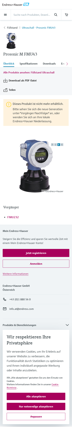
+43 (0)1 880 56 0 (20, 299)
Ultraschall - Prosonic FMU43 (38, 27)
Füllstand (12, 27)
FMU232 (13, 217)
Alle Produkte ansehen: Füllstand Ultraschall (28, 72)
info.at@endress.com (21, 308)
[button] (36, 253)
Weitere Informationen (15, 273)
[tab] (10, 64)
